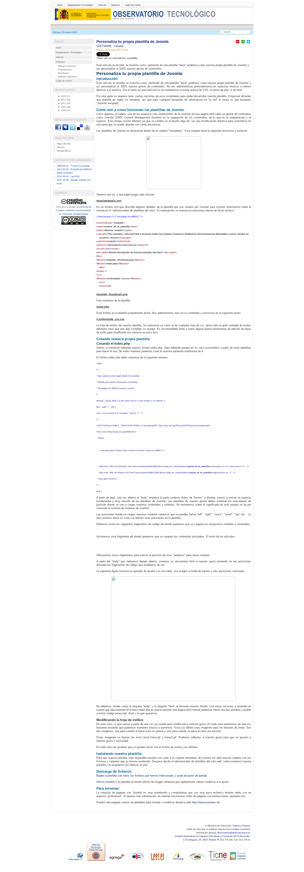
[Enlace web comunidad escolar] (137, 861)
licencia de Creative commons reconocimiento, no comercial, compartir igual (73, 210)
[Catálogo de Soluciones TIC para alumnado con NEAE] (218, 861)
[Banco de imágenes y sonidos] (238, 861)
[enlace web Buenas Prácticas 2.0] (96, 861)
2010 (62, 107)
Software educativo (67, 76)
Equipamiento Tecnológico (80, 5)
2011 (62, 103)
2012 (62, 100)
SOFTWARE (104, 46)
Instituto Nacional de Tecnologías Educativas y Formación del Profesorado (212, 836)
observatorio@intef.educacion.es (233, 832)
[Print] (243, 43)
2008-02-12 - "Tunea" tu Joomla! (73, 166)
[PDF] (237, 43)
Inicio (59, 5)
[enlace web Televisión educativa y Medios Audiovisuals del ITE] (197, 861)
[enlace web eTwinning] (177, 861)
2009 (62, 110)
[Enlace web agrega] (116, 861)
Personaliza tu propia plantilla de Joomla (132, 42)
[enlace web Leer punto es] (157, 861)
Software (115, 5)
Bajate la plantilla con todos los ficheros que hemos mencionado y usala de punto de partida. (152, 775)
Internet (102, 5)
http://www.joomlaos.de (206, 802)
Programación (65, 69)
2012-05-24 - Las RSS (68, 176)
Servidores (63, 73)
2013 (62, 96)
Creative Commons (240, 829)
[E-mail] (248, 43)
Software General (66, 66)
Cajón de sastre (133, 5)
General (118, 46)
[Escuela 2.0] (76, 861)
